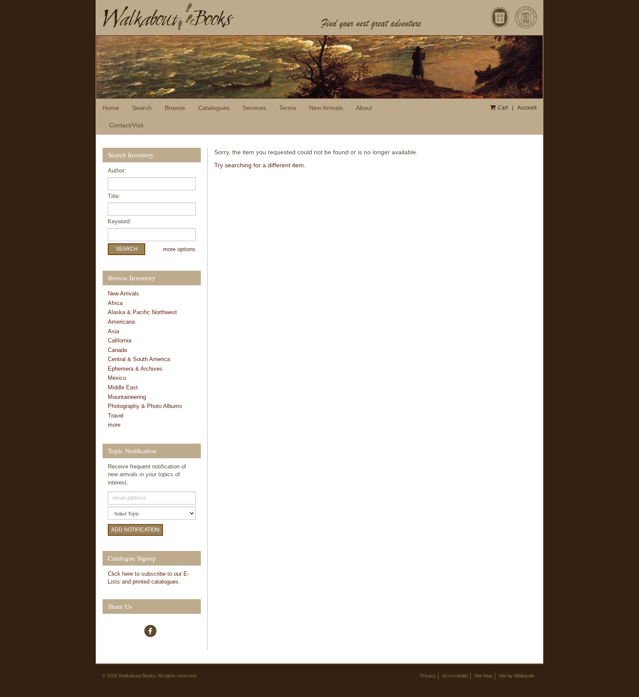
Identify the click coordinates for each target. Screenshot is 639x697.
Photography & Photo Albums (145, 406)
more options (179, 249)
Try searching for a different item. (260, 165)
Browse (175, 107)
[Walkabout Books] (204, 16)
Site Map (483, 675)
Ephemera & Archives (135, 368)
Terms (287, 107)
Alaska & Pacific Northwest (142, 312)
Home (111, 107)
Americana (121, 322)
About (364, 107)
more (114, 425)
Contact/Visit (126, 125)
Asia (113, 331)
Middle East (123, 387)
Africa (115, 303)
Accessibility (455, 675)
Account (526, 108)
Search (142, 107)
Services (254, 107)
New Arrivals (326, 107)
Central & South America (139, 359)
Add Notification (135, 530)
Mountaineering (127, 397)
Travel (115, 415)
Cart (502, 108)
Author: (117, 170)
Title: (114, 196)
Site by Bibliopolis (517, 675)
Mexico (117, 378)
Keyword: (119, 221)
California (119, 340)
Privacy (428, 675)
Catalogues (214, 107)
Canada (117, 350)
